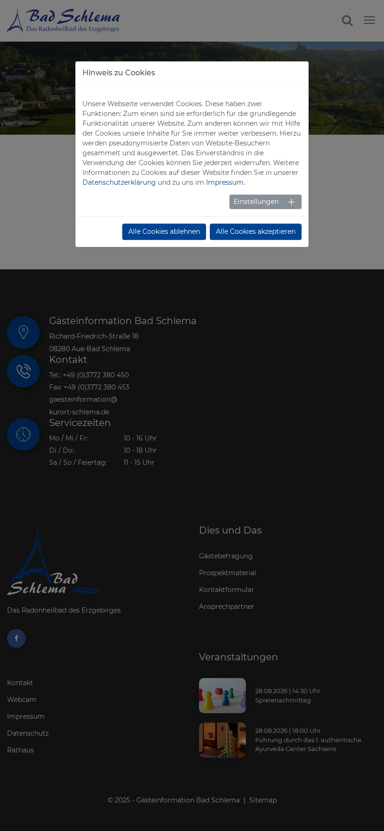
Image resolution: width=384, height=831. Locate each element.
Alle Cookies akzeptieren (255, 231)
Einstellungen (256, 201)
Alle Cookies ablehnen (164, 231)
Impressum (225, 182)
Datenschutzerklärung (119, 182)
